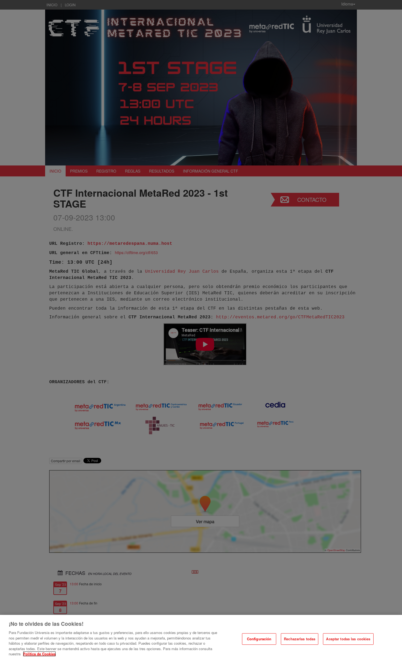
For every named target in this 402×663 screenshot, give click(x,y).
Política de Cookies (39, 653)
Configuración (259, 639)
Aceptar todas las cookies (348, 639)
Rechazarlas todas (299, 639)
